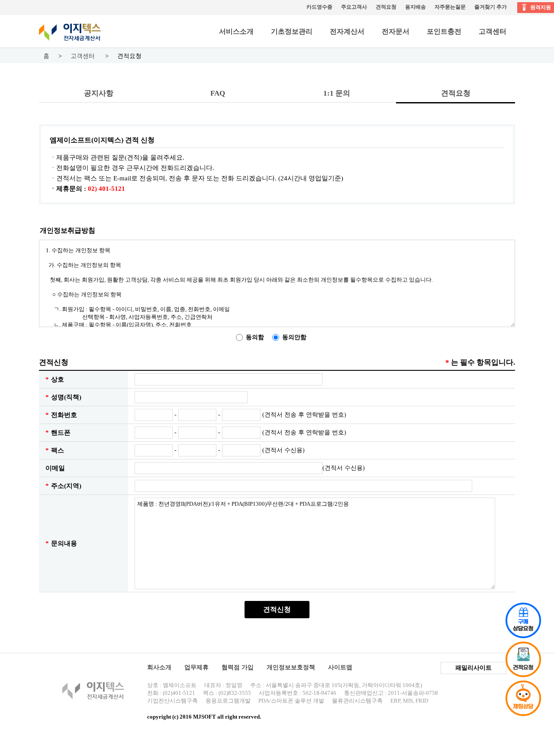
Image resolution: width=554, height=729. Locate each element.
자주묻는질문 (450, 7)
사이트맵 (340, 667)
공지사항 (98, 93)
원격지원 (540, 7)
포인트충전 (444, 31)
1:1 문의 (336, 93)
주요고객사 (354, 7)
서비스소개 (236, 31)
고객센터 (492, 31)
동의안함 (294, 337)
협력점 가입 (238, 667)
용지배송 (415, 7)
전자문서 (395, 31)
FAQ (217, 93)
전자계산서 (347, 31)
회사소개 (159, 667)
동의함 (255, 337)
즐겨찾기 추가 (490, 7)
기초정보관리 (291, 31)
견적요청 (386, 7)
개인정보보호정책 (291, 667)
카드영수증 (319, 7)
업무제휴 (196, 667)
